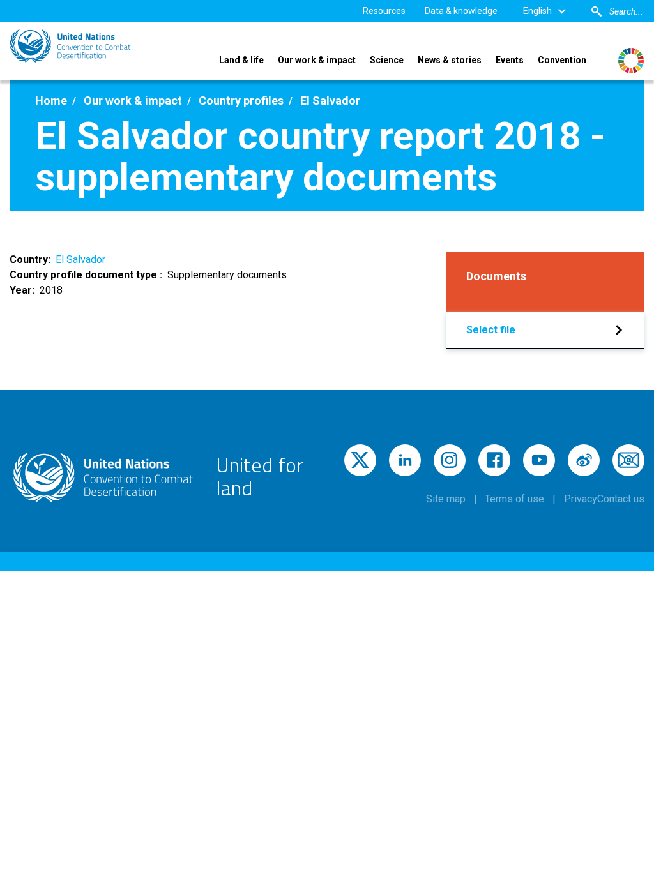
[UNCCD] (70, 46)
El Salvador (80, 259)
